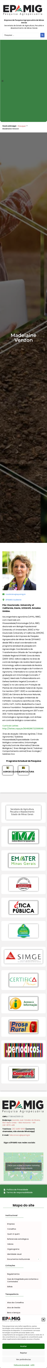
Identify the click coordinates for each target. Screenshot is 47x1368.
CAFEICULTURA (26, 771)
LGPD (32, 1365)
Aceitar (23, 1346)
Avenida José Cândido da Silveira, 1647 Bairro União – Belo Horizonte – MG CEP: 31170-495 (21, 1122)
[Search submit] (42, 35)
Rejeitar (23, 1353)
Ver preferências (23, 1359)
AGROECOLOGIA (11, 771)
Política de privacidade (21, 1365)
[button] (43, 1319)
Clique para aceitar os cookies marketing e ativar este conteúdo (23, 1166)
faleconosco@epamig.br (19, 1135)
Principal (22, 126)
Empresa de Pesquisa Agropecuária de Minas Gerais (24, 21)
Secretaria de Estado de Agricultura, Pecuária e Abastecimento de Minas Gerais (24, 26)
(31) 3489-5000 (19, 1129)
